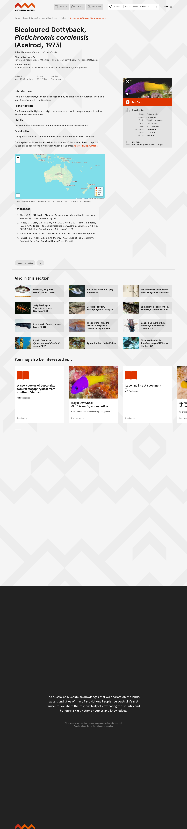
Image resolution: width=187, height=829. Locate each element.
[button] (18, 157)
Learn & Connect (30, 17)
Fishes (63, 17)
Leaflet (78, 198)
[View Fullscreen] (18, 195)
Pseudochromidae (25, 262)
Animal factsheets (49, 17)
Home (17, 17)
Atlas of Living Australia (86, 145)
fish (40, 262)
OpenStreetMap (84, 198)
